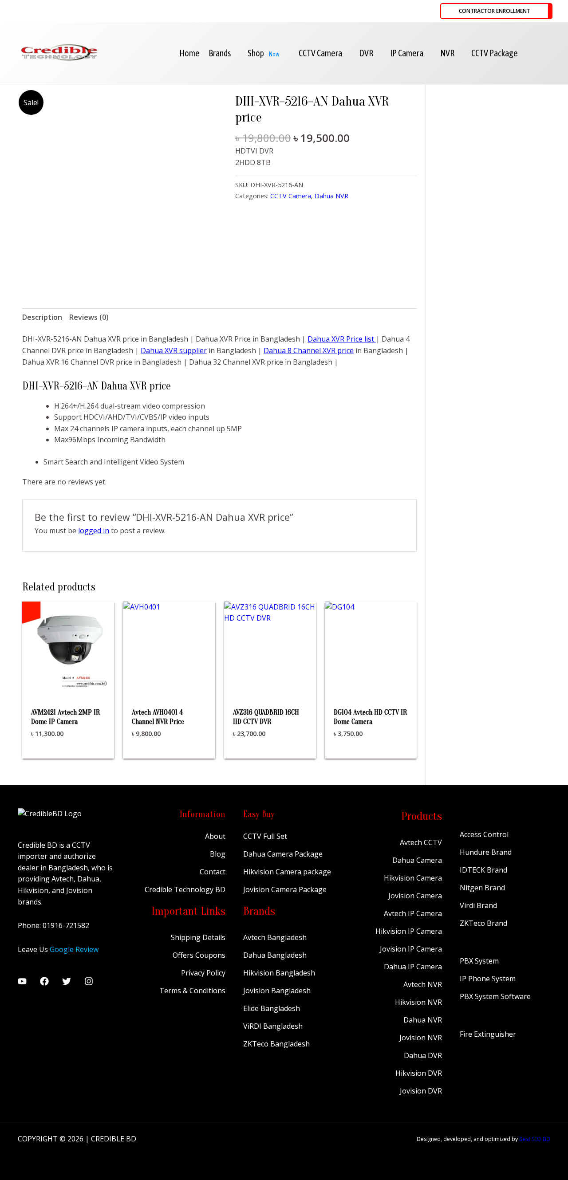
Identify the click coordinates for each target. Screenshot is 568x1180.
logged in (93, 530)
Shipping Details (198, 937)
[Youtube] (22, 981)
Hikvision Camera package (287, 872)
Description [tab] (42, 317)
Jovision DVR (421, 1091)
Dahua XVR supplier (174, 350)
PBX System (479, 961)
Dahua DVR (423, 1055)
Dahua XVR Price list (342, 339)
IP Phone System (488, 978)
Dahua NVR (331, 196)
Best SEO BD (534, 1139)
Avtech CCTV (421, 842)
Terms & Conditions (192, 990)
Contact (212, 872)
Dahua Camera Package (283, 854)
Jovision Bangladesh (277, 990)
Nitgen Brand (482, 888)
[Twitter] (66, 981)
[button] (496, 11)
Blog (217, 854)
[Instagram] (88, 981)
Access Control (484, 834)
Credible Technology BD (185, 889)
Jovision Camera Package (285, 889)
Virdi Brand (478, 905)
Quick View (68, 684)
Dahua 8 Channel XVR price (309, 350)
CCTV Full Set (265, 836)
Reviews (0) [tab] (89, 317)
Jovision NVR (420, 1037)
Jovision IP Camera (411, 949)
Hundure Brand (486, 852)
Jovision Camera (415, 896)
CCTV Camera (290, 196)
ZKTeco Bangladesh (276, 1044)
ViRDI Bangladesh (273, 1026)
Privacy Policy (203, 973)
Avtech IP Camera (413, 913)
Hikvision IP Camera (408, 931)
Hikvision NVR (418, 1002)
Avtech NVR (422, 984)
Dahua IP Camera (413, 967)
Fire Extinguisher (488, 1034)
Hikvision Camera (413, 878)
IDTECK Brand (483, 870)
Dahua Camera (417, 860)
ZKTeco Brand (483, 923)
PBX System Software (495, 996)
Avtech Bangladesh (275, 937)
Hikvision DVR (418, 1073)
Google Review (74, 949)
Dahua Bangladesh (275, 955)
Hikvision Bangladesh (279, 973)
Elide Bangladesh (271, 1008)
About (215, 836)
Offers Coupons (199, 955)
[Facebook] (44, 981)
